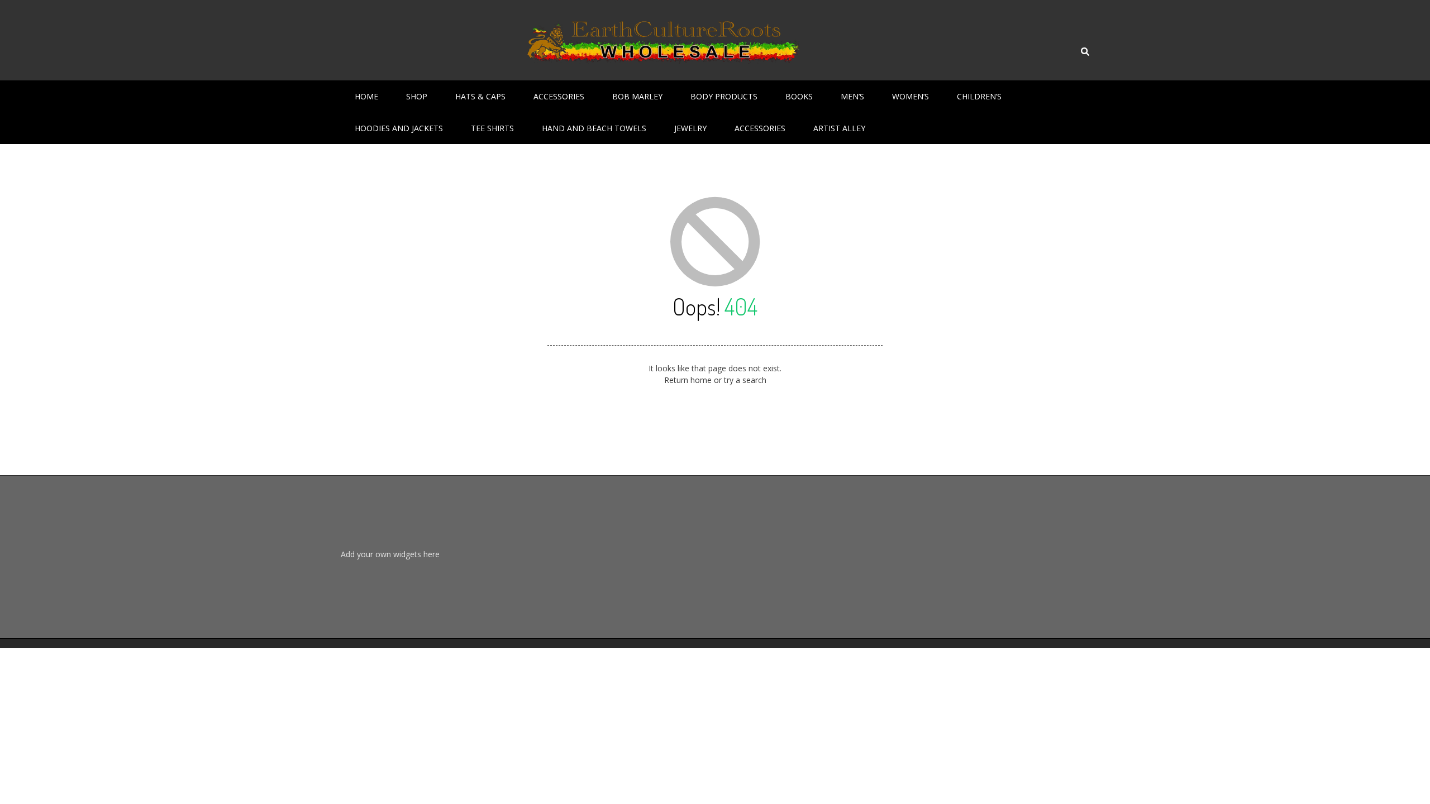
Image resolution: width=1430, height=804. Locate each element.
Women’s (910, 96)
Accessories (558, 96)
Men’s (852, 96)
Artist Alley (839, 128)
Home (366, 96)
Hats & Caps (480, 96)
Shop (416, 96)
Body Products (723, 96)
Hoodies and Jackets (399, 128)
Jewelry (690, 128)
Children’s (979, 96)
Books (799, 96)
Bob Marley (637, 96)
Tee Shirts (492, 128)
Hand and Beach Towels (594, 128)
